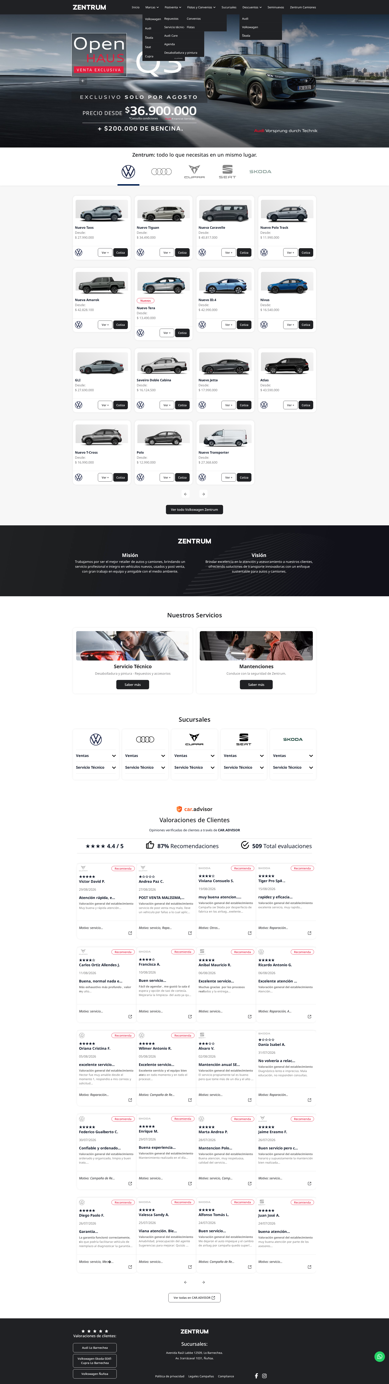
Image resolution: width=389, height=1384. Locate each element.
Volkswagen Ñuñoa (94, 1374)
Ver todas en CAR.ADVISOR (192, 1298)
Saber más (133, 684)
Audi (245, 18)
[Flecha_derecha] (306, 81)
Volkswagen (250, 27)
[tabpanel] (194, 355)
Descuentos (250, 7)
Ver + (105, 252)
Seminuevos (276, 7)
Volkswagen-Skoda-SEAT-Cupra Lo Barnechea (95, 1361)
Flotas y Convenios (199, 7)
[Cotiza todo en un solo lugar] (379, 1356)
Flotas (191, 27)
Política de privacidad (169, 1376)
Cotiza (120, 252)
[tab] (128, 173)
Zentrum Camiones (303, 7)
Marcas (150, 7)
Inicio (135, 7)
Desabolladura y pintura (180, 53)
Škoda (246, 35)
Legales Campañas (201, 1376)
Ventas (82, 755)
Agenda (169, 44)
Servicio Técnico (90, 767)
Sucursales (229, 7)
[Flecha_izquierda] (83, 81)
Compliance (226, 1376)
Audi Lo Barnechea (95, 1348)
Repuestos (171, 18)
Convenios (194, 18)
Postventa (171, 7)
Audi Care (171, 35)
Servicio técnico (174, 27)
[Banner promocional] (194, 80)
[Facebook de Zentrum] (256, 1376)
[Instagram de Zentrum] (264, 1376)
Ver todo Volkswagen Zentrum (194, 509)
